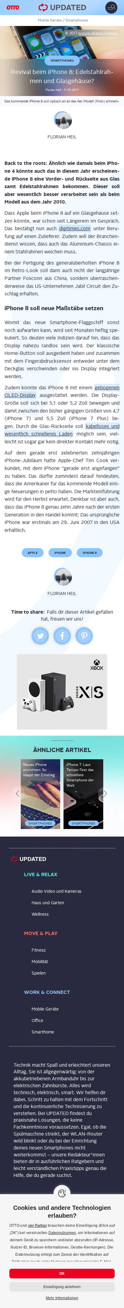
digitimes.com (74, 283)
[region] (62, 1251)
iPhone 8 (90, 607)
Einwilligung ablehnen (62, 1287)
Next (107, 848)
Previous (20, 848)
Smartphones (77, 20)
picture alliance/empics (98, 33)
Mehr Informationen (62, 1298)
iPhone (60, 607)
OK (62, 1273)
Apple (33, 607)
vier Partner (37, 1225)
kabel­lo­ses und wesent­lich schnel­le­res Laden (62, 484)
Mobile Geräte (50, 20)
